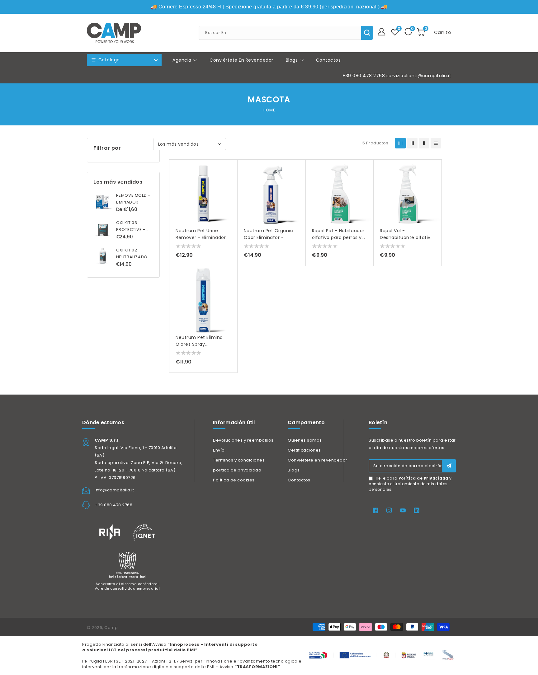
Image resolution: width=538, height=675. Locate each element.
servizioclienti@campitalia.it (418, 76)
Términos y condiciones (239, 460)
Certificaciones (304, 450)
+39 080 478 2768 (363, 76)
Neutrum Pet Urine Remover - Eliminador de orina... (201, 237)
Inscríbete (449, 465)
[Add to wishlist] (229, 168)
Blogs (292, 60)
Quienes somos (305, 440)
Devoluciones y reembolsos (243, 440)
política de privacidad (237, 470)
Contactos (299, 480)
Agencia (182, 60)
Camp (111, 627)
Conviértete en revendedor (317, 460)
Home (269, 110)
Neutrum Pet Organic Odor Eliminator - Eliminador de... (268, 237)
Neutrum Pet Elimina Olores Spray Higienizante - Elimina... (202, 344)
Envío (219, 450)
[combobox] (286, 33)
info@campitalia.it (114, 490)
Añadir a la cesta (229, 206)
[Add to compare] (229, 181)
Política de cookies (234, 480)
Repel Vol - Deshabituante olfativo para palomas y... (406, 237)
